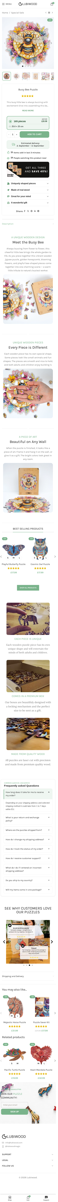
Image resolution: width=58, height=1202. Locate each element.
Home (5, 12)
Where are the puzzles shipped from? (24, 830)
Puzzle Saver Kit (41, 1022)
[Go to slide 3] (28, 66)
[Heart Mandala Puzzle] (41, 1054)
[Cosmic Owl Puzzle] (41, 549)
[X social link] (28, 211)
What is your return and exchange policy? (22, 819)
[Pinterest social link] (31, 211)
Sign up (14, 1112)
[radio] (28, 123)
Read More (28, 110)
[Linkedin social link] (35, 211)
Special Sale (17, 12)
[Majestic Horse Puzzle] (14, 1007)
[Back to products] (49, 12)
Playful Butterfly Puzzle (15, 564)
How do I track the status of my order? (24, 849)
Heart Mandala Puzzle (41, 1069)
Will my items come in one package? (24, 889)
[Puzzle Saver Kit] (41, 1007)
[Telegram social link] (38, 211)
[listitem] (6, 76)
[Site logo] (28, 3)
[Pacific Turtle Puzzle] (14, 1054)
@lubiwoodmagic (12, 1146)
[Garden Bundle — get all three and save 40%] (28, 170)
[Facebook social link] (24, 211)
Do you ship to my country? (19, 880)
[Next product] (52, 12)
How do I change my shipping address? (25, 839)
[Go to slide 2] (25, 66)
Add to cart (34, 134)
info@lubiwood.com (13, 1143)
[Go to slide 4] (30, 66)
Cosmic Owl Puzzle (41, 564)
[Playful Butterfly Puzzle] (14, 549)
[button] (4, 43)
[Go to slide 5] (33, 66)
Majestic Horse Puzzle (14, 1022)
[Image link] (17, 1136)
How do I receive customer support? (23, 858)
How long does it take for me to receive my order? (25, 794)
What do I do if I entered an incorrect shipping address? (23, 869)
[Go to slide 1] (22, 66)
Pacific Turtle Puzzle (14, 1069)
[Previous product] (45, 12)
